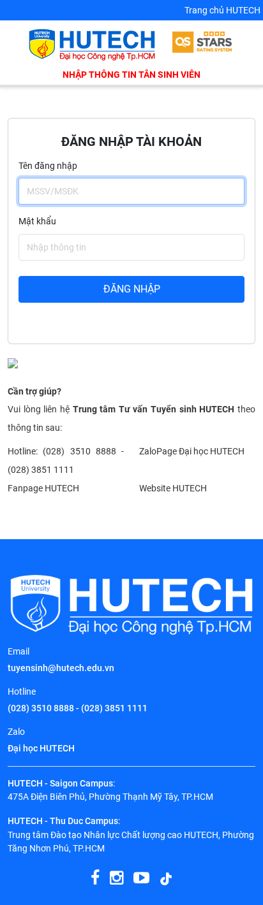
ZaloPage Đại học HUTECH (191, 451)
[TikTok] (166, 878)
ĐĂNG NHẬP (131, 289)
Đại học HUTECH (41, 748)
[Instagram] (116, 878)
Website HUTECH (173, 488)
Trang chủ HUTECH (222, 10)
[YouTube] (141, 878)
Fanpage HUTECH (43, 488)
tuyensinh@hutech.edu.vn (61, 668)
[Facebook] (95, 878)
